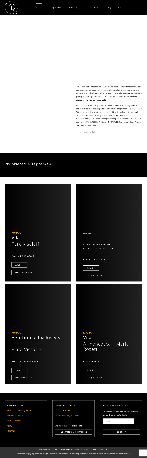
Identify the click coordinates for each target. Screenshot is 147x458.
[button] (134, 7)
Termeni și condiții (15, 415)
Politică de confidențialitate (19, 410)
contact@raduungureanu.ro (67, 415)
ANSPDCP (11, 431)
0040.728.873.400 (62, 410)
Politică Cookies (14, 420)
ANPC (9, 426)
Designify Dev (78, 449)
